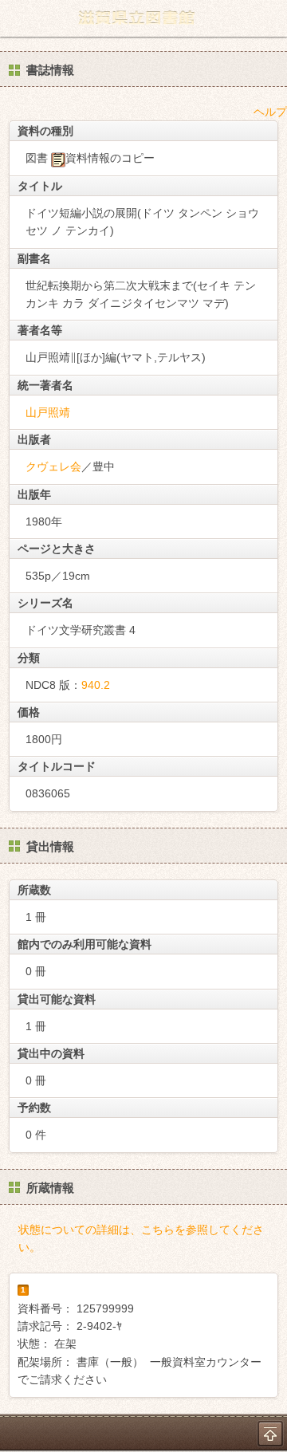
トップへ (270, 1433)
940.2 (95, 685)
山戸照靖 (48, 412)
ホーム (16, 18)
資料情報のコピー (110, 157)
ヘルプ (270, 111)
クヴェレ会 (53, 466)
